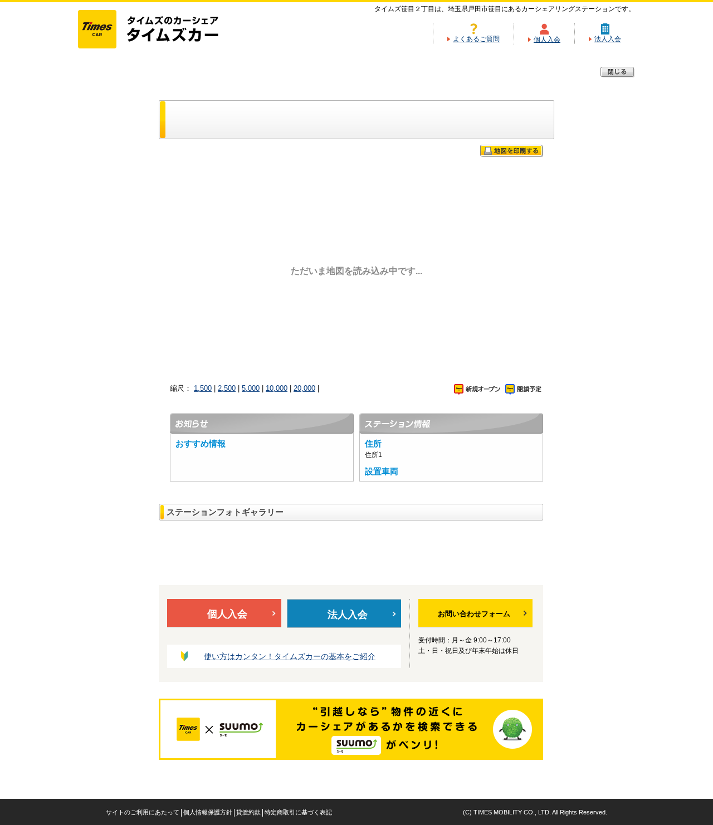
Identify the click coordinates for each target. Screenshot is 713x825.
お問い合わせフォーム (474, 614)
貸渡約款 (248, 812)
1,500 (203, 388)
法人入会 (607, 39)
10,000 (276, 388)
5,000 (251, 388)
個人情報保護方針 (207, 812)
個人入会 (547, 39)
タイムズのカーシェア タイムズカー (158, 30)
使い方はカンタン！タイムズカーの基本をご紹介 (289, 656)
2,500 (227, 388)
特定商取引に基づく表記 (298, 812)
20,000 (304, 388)
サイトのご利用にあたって (142, 812)
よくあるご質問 (476, 39)
